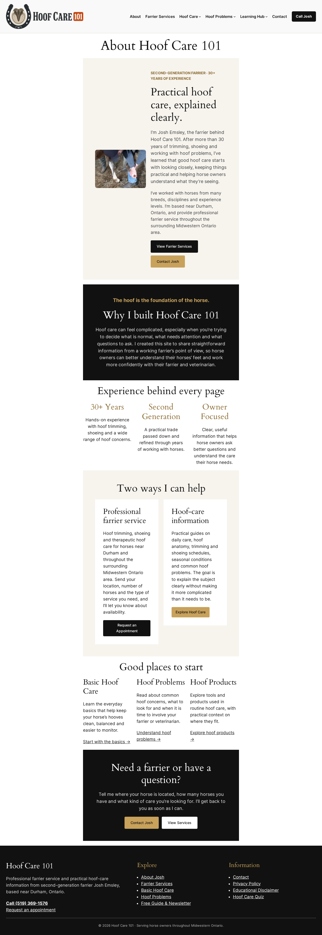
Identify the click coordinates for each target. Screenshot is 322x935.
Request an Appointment (127, 628)
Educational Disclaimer (256, 890)
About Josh (152, 877)
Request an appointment (31, 909)
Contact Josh (168, 261)
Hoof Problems (156, 896)
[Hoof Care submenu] (200, 16)
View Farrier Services (174, 246)
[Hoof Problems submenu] (234, 16)
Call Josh (304, 16)
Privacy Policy (247, 883)
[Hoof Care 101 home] (44, 16)
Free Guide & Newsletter (166, 903)
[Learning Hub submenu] (266, 16)
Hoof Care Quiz (248, 896)
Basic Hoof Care (157, 890)
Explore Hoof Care (191, 612)
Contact (241, 877)
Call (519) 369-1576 (27, 903)
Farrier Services (157, 883)
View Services (179, 822)
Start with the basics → (106, 741)
